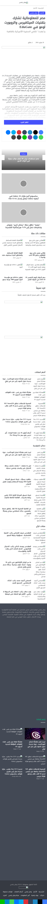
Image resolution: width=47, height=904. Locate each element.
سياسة (23, 153)
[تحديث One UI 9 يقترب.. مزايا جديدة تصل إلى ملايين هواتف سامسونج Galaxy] (39, 424)
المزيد (5, 895)
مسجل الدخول (31, 295)
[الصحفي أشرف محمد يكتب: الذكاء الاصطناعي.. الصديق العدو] (39, 584)
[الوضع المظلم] (11, 3)
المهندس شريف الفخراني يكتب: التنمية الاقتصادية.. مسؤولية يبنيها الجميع (17, 534)
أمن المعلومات (25, 895)
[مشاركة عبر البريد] (19, 137)
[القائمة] (3, 3)
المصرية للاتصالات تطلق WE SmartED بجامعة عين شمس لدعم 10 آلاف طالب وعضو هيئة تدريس (17, 406)
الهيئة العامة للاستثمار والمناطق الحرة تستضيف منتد (12, 254)
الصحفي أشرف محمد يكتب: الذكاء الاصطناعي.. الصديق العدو (19, 581)
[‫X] (35, 132)
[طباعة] (13, 137)
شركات (42, 895)
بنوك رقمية (34, 895)
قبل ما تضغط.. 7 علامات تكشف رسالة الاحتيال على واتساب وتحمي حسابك (18, 467)
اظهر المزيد (24, 122)
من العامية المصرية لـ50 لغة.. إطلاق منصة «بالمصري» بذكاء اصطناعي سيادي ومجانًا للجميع (16, 511)
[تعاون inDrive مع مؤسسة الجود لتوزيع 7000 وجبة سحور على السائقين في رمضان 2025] (12, 269)
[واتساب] (41, 137)
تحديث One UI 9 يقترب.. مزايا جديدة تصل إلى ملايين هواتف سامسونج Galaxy (16, 420)
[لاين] (24, 137)
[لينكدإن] (30, 132)
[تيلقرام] (35, 137)
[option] (23, 157)
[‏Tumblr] (24, 132)
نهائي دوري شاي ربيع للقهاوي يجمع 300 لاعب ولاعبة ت (37, 255)
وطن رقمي (33, 13)
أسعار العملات (18, 891)
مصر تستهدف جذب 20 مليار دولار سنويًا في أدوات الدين (23, 160)
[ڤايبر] (30, 137)
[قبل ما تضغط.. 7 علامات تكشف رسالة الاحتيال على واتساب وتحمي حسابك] (39, 471)
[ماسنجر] (8, 132)
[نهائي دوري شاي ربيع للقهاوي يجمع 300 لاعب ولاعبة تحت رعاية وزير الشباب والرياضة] (34, 245)
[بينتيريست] (19, 132)
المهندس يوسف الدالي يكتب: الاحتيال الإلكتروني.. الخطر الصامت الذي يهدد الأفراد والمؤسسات (17, 549)
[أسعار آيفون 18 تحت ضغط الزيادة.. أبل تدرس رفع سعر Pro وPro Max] (39, 436)
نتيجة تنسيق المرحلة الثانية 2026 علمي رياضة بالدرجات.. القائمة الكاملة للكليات (17, 496)
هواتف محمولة (7, 891)
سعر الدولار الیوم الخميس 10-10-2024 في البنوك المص (35, 278)
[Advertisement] (23, 644)
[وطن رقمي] (23, 3)
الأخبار (35, 8)
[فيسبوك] (41, 132)
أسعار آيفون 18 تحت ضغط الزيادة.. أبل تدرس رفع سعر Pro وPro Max (18, 434)
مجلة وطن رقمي (13, 895)
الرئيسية (41, 8)
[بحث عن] (7, 3)
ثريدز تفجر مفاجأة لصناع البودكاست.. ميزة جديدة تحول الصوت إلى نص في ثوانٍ (17, 380)
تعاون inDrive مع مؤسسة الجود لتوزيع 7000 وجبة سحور (12, 278)
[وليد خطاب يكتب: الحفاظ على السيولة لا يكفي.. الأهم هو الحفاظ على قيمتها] (39, 595)
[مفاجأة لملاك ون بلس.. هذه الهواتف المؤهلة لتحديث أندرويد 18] (39, 396)
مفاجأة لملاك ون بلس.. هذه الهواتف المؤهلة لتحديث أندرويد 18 (18, 393)
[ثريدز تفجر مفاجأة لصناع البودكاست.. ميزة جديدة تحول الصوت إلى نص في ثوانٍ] (39, 384)
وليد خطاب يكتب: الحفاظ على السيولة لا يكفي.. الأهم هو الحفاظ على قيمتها (17, 593)
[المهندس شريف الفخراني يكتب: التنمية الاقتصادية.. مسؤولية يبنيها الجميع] (39, 538)
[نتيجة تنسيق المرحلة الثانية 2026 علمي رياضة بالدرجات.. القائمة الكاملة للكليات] (39, 500)
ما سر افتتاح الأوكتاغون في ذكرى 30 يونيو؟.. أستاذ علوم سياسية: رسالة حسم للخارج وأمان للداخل (17, 565)
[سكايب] (13, 132)
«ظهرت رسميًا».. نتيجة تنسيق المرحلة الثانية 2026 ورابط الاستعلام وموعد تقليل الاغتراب (17, 482)
